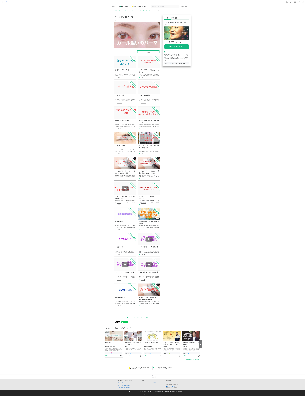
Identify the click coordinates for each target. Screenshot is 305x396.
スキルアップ (128, 356)
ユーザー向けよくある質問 (124, 385)
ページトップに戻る (152, 377)
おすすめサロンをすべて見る (193, 359)
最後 (147, 317)
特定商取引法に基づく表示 (158, 391)
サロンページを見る (176, 46)
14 (138, 317)
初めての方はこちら (122, 383)
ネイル (165, 356)
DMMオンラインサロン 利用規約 (149, 383)
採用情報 (180, 391)
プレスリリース (132, 391)
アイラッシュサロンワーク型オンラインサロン (142, 10)
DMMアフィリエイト (170, 386)
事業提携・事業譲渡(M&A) (171, 391)
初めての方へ (124, 6)
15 (141, 317)
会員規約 (139, 391)
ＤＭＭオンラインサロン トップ (121, 10)
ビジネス (185, 356)
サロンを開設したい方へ (140, 6)
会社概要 (125, 391)
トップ (113, 6)
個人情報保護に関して (146, 391)
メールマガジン (169, 382)
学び (107, 355)
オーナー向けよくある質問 (124, 387)
